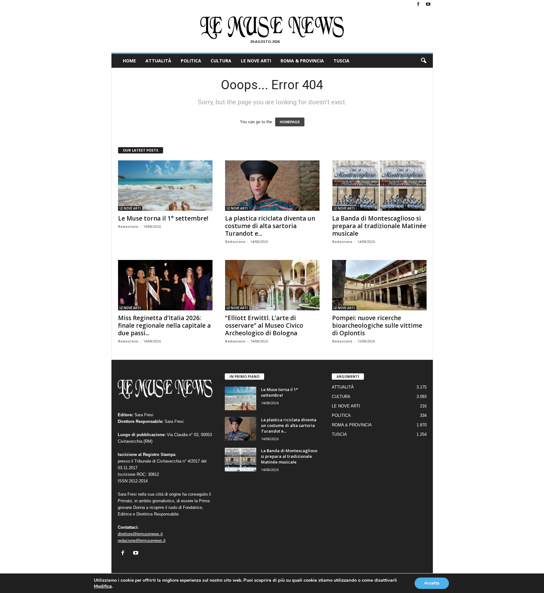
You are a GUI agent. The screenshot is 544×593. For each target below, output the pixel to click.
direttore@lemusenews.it (140, 534)
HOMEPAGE (290, 122)
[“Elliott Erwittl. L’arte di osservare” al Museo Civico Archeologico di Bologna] (272, 285)
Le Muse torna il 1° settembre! (163, 218)
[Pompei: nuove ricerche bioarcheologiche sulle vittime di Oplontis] (379, 285)
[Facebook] (418, 4)
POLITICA (191, 61)
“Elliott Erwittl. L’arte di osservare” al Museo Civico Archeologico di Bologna (264, 325)
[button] (423, 61)
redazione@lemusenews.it (142, 540)
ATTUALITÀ (158, 61)
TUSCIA (341, 61)
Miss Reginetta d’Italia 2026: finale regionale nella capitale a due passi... (164, 325)
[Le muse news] (272, 27)
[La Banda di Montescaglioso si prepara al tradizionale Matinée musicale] (379, 185)
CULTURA (221, 61)
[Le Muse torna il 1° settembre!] (165, 185)
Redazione (128, 226)
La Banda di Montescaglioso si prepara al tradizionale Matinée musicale (379, 226)
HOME (129, 61)
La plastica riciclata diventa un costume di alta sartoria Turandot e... (270, 226)
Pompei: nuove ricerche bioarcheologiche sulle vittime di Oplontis (377, 325)
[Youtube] (428, 4)
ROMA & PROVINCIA (302, 61)
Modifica (103, 586)
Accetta (431, 583)
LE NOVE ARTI (256, 61)
